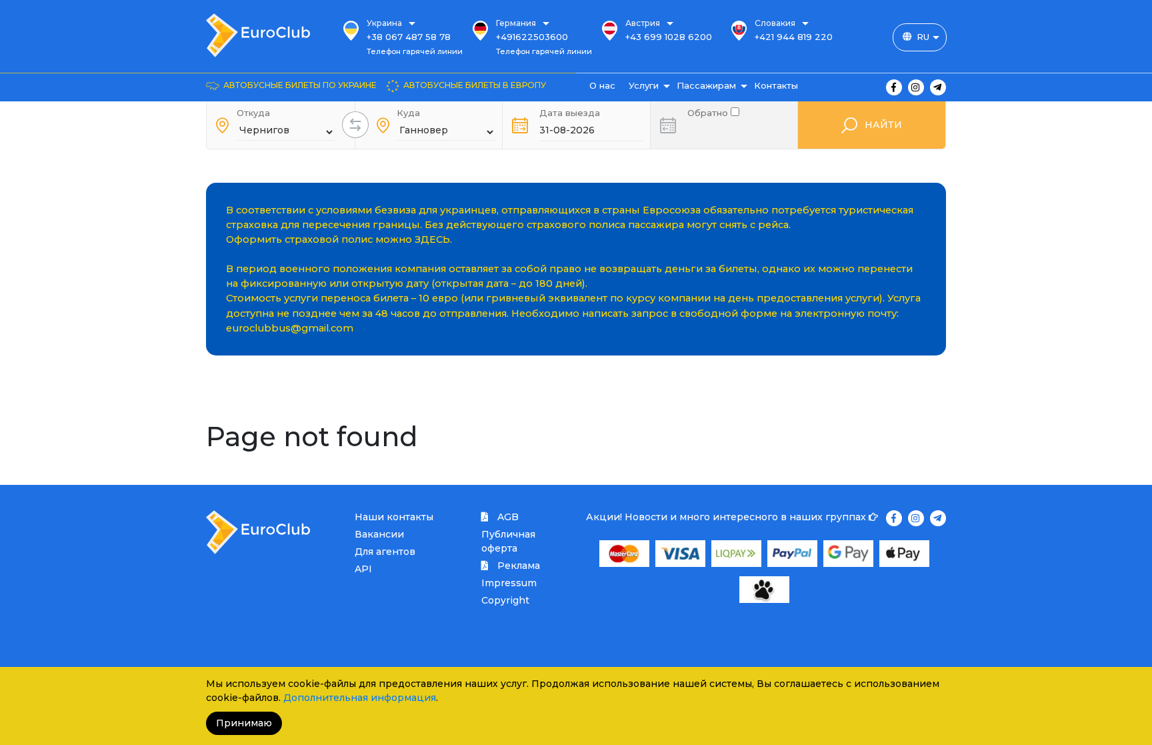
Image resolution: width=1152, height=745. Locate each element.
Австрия (642, 23)
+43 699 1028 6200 (668, 36)
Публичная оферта (508, 541)
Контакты (776, 85)
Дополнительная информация (359, 698)
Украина (384, 23)
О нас (602, 85)
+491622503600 (532, 36)
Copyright (505, 600)
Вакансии (379, 534)
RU (923, 36)
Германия (516, 23)
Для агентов (385, 552)
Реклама (517, 566)
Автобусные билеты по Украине (300, 85)
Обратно (709, 111)
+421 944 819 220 (794, 36)
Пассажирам (706, 85)
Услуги (644, 85)
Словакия (775, 23)
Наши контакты (394, 517)
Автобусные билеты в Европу (474, 85)
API (363, 569)
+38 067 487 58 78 (409, 36)
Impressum (509, 583)
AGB (507, 517)
